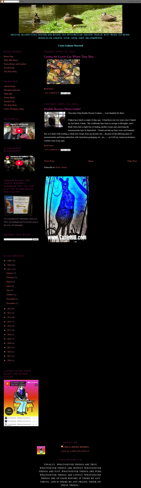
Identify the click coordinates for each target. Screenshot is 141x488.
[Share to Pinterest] (69, 93)
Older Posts (132, 160)
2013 (9, 312)
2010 (9, 264)
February (10, 277)
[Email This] (62, 93)
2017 (9, 330)
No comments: (53, 93)
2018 (9, 334)
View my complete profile (75, 451)
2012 (9, 308)
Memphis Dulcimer (12, 90)
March (9, 281)
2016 (9, 325)
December (11, 303)
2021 (9, 347)
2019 (9, 338)
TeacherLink (9, 67)
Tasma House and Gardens (15, 63)
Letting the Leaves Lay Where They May (69, 56)
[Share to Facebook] (67, 93)
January (9, 272)
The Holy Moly (10, 71)
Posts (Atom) (61, 167)
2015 (9, 321)
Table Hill (8, 93)
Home (91, 160)
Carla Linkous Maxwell (76, 447)
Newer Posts (49, 160)
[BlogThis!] (64, 93)
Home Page (9, 56)
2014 (9, 317)
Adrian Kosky (9, 86)
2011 (9, 269)
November (11, 298)
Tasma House (9, 97)
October (10, 294)
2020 (9, 343)
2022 (9, 351)
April (8, 285)
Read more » (49, 88)
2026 (9, 360)
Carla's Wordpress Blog (14, 108)
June (8, 290)
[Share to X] (66, 93)
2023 (9, 356)
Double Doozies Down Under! (62, 109)
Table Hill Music (11, 60)
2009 (9, 260)
